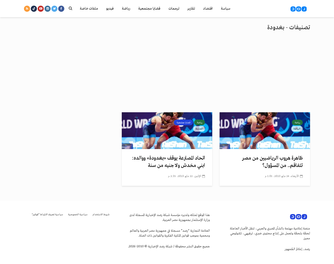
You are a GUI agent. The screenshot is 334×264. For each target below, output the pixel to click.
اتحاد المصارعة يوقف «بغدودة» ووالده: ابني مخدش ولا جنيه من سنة (168, 162)
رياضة (126, 8)
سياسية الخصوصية (78, 214)
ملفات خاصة (89, 8)
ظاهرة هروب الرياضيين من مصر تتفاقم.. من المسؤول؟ (272, 162)
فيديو (110, 8)
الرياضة (297, 128)
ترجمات (173, 8)
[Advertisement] (167, 75)
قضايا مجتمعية (149, 8)
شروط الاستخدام (101, 214)
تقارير (191, 8)
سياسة (225, 8)
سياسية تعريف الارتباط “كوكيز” (47, 214)
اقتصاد (208, 8)
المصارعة (199, 128)
